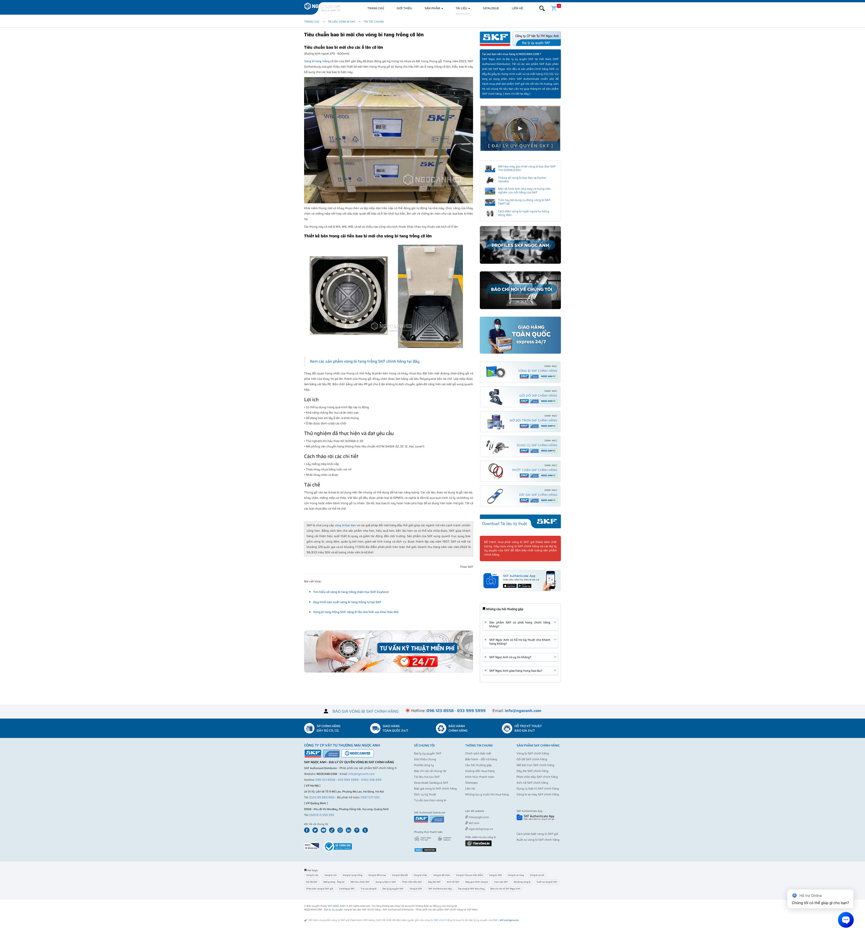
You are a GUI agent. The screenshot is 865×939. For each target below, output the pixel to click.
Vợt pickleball (490, 811)
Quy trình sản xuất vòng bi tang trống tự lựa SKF (347, 602)
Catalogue (491, 8)
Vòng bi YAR (495, 875)
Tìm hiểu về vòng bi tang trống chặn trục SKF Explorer (351, 591)
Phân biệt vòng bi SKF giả (319, 888)
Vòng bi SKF (416, 888)
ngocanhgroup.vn (480, 829)
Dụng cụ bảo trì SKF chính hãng (538, 788)
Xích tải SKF (453, 882)
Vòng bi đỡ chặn (441, 875)
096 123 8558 (325, 779)
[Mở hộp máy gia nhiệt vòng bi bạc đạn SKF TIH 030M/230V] (490, 169)
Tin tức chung (374, 21)
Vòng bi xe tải (537, 875)
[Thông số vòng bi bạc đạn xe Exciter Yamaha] (490, 180)
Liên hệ (517, 8)
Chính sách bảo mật (478, 753)
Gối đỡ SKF (312, 882)
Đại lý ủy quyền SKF (427, 753)
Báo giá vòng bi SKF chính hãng (435, 788)
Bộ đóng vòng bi (522, 882)
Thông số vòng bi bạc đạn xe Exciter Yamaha (522, 179)
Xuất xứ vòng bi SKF (547, 882)
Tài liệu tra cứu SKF (427, 776)
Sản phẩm (433, 8)
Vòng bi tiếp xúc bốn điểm (469, 875)
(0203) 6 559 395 (321, 815)
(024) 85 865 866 (322, 797)
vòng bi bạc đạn (345, 525)
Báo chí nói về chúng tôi (430, 771)
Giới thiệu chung (425, 759)
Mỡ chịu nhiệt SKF (360, 882)
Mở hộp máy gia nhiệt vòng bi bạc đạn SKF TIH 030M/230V (527, 168)
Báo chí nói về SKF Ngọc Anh (505, 888)
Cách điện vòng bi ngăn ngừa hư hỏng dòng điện (523, 213)
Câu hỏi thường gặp (478, 765)
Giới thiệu (404, 8)
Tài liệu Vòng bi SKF (341, 21)
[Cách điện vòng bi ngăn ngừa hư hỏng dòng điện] (490, 214)
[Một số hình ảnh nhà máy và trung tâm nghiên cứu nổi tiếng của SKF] (490, 191)
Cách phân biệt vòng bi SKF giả (537, 833)
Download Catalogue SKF (431, 782)
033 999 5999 (348, 779)
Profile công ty (424, 765)
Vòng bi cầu (312, 875)
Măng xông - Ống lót (334, 882)
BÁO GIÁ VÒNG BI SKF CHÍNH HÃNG (365, 711)
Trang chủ (375, 8)
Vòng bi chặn (420, 875)
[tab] (520, 624)
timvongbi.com (478, 817)
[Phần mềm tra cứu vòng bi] (478, 843)
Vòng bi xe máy (516, 875)
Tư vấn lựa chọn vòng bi (430, 800)
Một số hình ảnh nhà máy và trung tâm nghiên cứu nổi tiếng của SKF (524, 190)
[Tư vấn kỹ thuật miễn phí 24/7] (388, 651)
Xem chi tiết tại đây (517, 94)
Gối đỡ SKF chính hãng (532, 759)
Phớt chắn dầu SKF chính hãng (537, 776)
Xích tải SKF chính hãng (532, 782)
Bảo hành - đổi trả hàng (481, 759)
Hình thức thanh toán (479, 776)
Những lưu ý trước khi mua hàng (487, 794)
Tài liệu (462, 8)
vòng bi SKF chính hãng (438, 920)
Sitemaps (471, 782)
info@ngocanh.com (361, 774)
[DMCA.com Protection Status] (425, 849)
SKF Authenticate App (440, 888)
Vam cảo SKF (501, 882)
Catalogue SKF (347, 888)
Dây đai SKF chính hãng (533, 771)
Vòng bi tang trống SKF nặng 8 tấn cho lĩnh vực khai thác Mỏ (355, 611)
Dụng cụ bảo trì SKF (386, 882)
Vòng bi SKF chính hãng (533, 753)
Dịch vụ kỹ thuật (425, 794)
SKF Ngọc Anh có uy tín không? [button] (508, 657)
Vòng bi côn (330, 875)
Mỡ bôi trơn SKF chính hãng (535, 765)
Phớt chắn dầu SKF (412, 882)
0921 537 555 (370, 797)
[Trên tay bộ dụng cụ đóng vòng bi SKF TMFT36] (490, 202)
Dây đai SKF (434, 882)
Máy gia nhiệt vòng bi (476, 882)
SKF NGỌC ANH (336, 906)
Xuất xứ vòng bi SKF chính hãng (538, 839)
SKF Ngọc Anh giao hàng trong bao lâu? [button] (514, 671)
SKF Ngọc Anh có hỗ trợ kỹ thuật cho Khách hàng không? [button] (518, 642)
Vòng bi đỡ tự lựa (377, 875)
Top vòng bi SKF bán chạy (471, 888)
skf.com (473, 823)
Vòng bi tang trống (317, 61)
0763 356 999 (371, 779)
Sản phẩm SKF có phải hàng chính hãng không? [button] (518, 624)
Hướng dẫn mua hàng (480, 771)
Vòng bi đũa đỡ (400, 875)
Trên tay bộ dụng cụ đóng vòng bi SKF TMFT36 (524, 202)
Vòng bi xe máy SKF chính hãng (538, 794)
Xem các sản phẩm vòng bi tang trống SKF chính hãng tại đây (364, 361)
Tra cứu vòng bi (369, 888)
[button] (542, 8)
